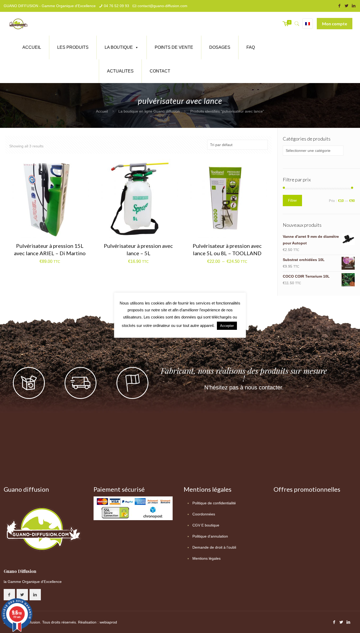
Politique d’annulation (210, 536)
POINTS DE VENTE (174, 47)
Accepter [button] (227, 326)
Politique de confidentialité (214, 503)
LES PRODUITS (73, 47)
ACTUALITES (120, 71)
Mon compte (334, 23)
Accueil (102, 111)
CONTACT (160, 71)
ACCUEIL (31, 47)
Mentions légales (206, 558)
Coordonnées (203, 514)
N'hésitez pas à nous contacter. (244, 387)
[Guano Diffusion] (18, 24)
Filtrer (292, 200)
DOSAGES (219, 47)
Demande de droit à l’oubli (214, 547)
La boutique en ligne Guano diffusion (149, 111)
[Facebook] (339, 5)
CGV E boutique (205, 525)
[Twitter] (346, 5)
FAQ (250, 47)
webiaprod (108, 622)
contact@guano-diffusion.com (162, 6)
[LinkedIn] (353, 5)
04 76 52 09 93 (116, 6)
